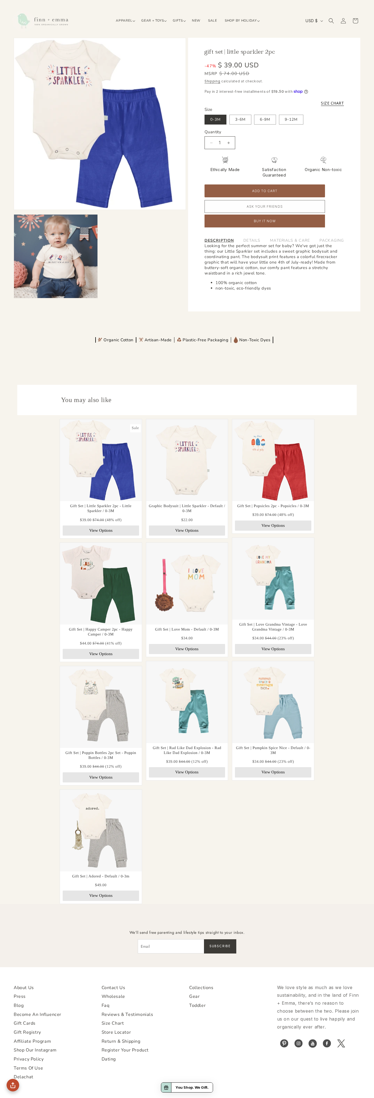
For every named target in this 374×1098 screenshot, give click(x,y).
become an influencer (37, 1015)
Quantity (213, 132)
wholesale (113, 996)
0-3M (215, 119)
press (20, 996)
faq (106, 1005)
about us (24, 988)
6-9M (265, 119)
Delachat (23, 1077)
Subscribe (220, 946)
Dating (109, 1059)
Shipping (212, 81)
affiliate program (32, 1041)
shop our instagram (35, 1050)
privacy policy (29, 1059)
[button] (124, 21)
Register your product (125, 1050)
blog (19, 1005)
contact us (113, 988)
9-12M (291, 119)
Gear (194, 996)
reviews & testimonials (127, 1015)
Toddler (197, 1005)
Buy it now (265, 221)
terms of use (28, 1068)
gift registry (27, 1032)
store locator (116, 1032)
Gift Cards (25, 1023)
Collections (201, 988)
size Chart (113, 1023)
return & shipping (121, 1041)
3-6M (240, 119)
